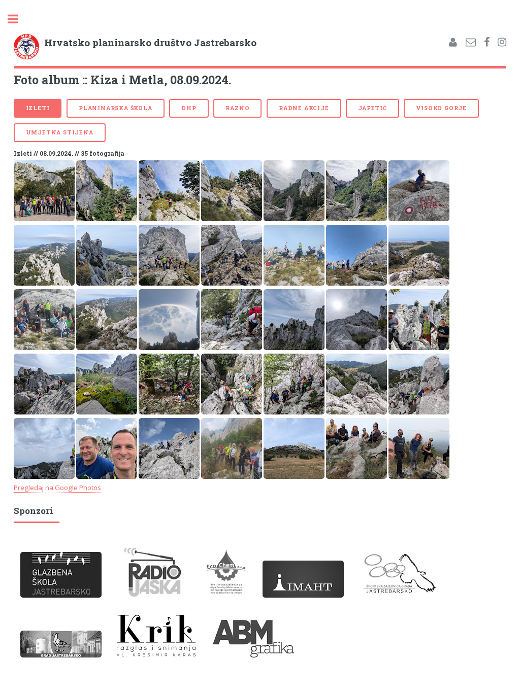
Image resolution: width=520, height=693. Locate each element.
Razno (237, 108)
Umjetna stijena (59, 132)
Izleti (38, 108)
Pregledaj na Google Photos (57, 487)
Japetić (372, 108)
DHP (188, 108)
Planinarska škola (115, 108)
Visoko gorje (441, 108)
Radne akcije (304, 108)
